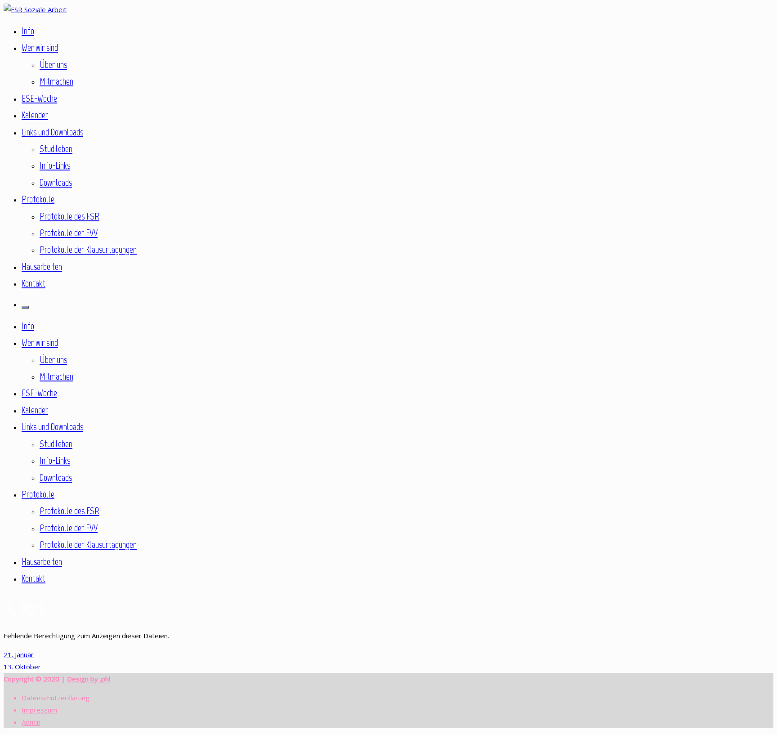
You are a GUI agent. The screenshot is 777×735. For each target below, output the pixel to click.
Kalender (35, 115)
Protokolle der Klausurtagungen (88, 249)
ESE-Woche (39, 98)
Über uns (53, 64)
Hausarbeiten (42, 266)
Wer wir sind (40, 47)
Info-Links (55, 165)
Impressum (39, 709)
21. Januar (19, 654)
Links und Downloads (52, 132)
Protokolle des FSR (69, 216)
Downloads (56, 182)
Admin (31, 721)
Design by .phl (88, 678)
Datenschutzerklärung (55, 697)
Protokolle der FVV (69, 232)
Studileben (56, 148)
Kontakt (33, 283)
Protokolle (38, 199)
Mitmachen (56, 81)
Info (28, 30)
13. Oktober (22, 666)
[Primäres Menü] (25, 307)
